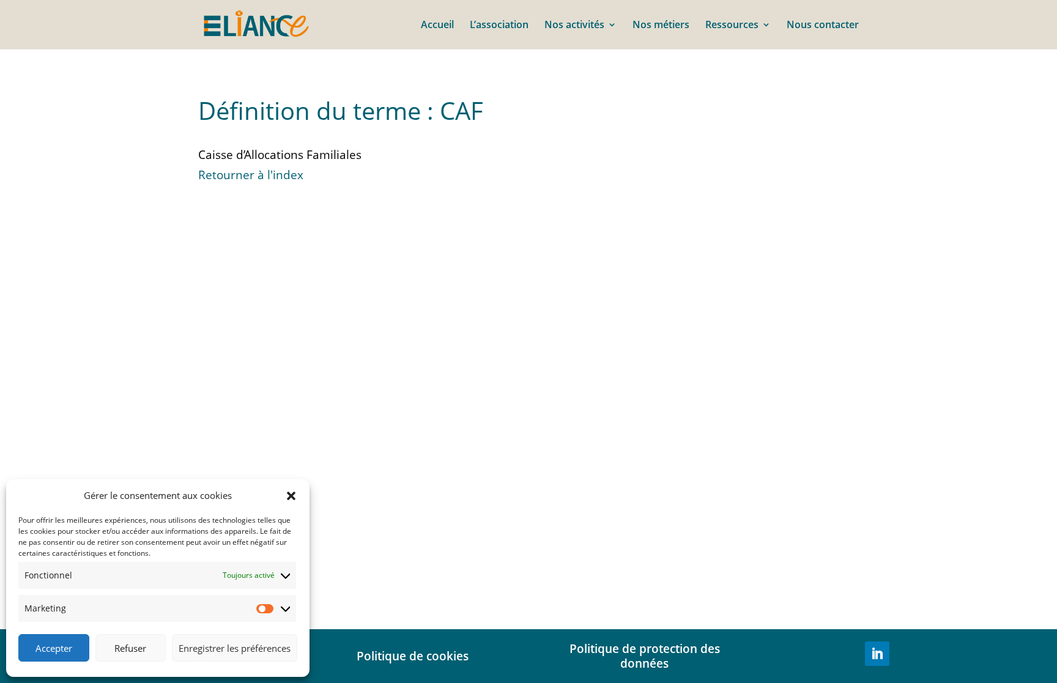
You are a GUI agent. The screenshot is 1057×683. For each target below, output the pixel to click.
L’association (499, 25)
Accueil (437, 25)
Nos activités (574, 25)
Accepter (53, 648)
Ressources (731, 25)
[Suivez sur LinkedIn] (877, 653)
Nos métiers (660, 25)
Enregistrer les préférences (235, 648)
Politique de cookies (413, 656)
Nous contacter (823, 25)
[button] (291, 496)
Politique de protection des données (644, 655)
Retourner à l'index (250, 175)
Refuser (130, 648)
